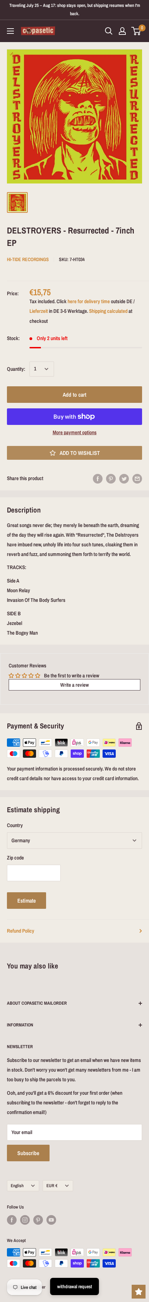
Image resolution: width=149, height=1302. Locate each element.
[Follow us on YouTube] (51, 1220)
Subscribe (28, 1153)
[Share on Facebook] (98, 479)
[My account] (122, 31)
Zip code (15, 857)
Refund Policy (20, 930)
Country (15, 825)
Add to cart (74, 394)
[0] (136, 31)
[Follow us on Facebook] (12, 1220)
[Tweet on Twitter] (124, 479)
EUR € (52, 1186)
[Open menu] (10, 31)
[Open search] (109, 31)
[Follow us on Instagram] (25, 1220)
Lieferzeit (38, 311)
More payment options (75, 432)
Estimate (26, 900)
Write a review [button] (74, 684)
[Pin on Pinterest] (111, 479)
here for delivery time (89, 301)
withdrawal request (74, 1286)
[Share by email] (137, 479)
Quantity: (16, 368)
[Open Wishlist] (139, 1292)
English (17, 1186)
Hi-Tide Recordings (28, 259)
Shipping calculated (108, 311)
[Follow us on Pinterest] (38, 1220)
